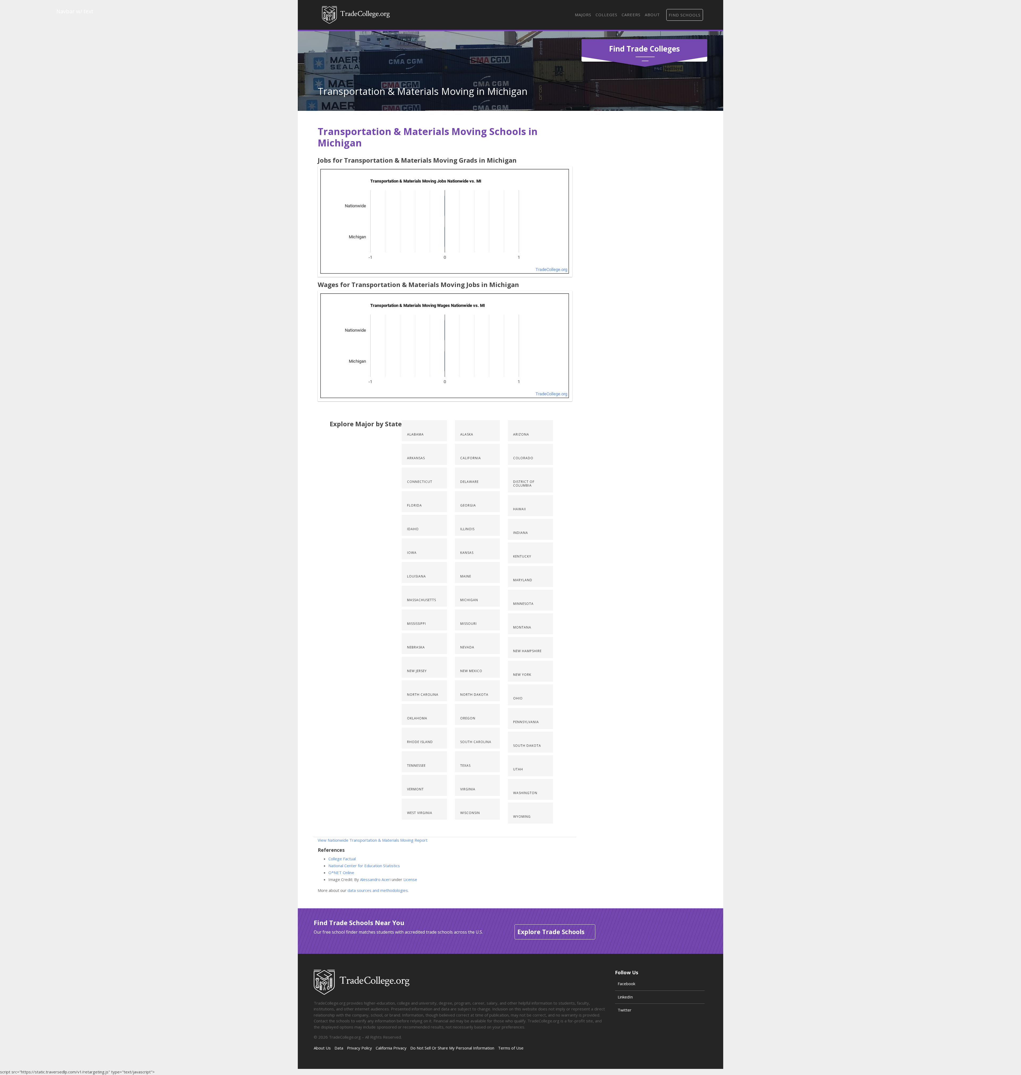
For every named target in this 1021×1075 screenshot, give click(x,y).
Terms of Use (511, 1048)
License (410, 879)
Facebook (626, 983)
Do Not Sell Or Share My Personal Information (452, 1048)
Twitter (624, 1010)
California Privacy (391, 1048)
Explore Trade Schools (550, 932)
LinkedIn (625, 997)
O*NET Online (341, 872)
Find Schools (685, 15)
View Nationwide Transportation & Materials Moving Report (373, 840)
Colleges (606, 14)
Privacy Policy (359, 1048)
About (652, 14)
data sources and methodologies (378, 890)
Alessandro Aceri (375, 879)
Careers (631, 14)
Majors (583, 14)
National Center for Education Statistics (364, 865)
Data (338, 1048)
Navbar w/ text (356, 15)
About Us (322, 1048)
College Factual (342, 858)
